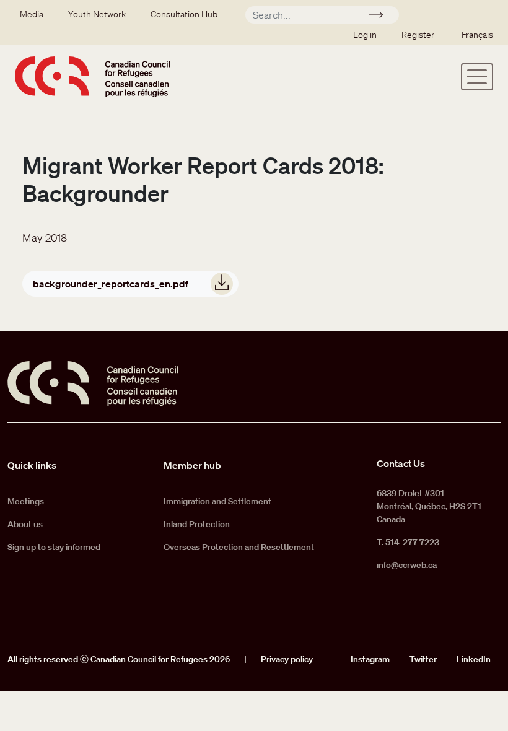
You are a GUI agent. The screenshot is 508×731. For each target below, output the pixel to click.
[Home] (92, 76)
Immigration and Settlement (217, 501)
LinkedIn (474, 659)
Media (31, 14)
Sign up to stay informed (53, 547)
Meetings (25, 501)
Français (477, 34)
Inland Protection (197, 524)
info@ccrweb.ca (407, 565)
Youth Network (97, 14)
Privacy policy (287, 659)
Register (417, 34)
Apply (381, 17)
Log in (365, 34)
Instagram (370, 659)
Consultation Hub (184, 14)
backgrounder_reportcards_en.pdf (110, 284)
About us (25, 524)
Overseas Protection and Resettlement (239, 547)
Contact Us (401, 463)
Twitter (423, 659)
